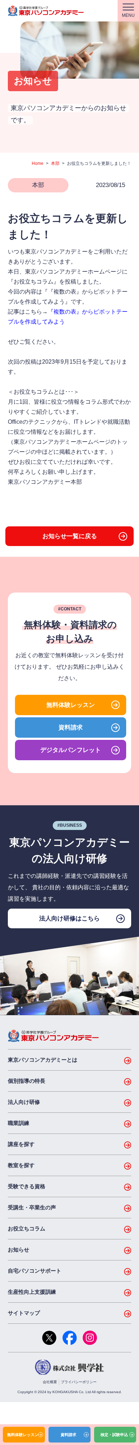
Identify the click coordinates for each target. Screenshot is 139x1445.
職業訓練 (18, 1123)
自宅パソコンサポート (34, 1271)
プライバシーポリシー (79, 1382)
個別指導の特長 (26, 1081)
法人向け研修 (24, 1102)
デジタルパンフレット (70, 750)
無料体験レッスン (70, 705)
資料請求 (70, 727)
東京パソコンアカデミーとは (42, 1060)
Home (37, 163)
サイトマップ (24, 1313)
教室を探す (21, 1165)
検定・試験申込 (114, 1434)
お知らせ (18, 1250)
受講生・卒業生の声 (32, 1207)
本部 (55, 163)
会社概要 (50, 1382)
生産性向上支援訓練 (32, 1292)
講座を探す (21, 1144)
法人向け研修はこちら (69, 918)
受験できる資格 (26, 1186)
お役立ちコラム (26, 1228)
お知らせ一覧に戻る (69, 536)
